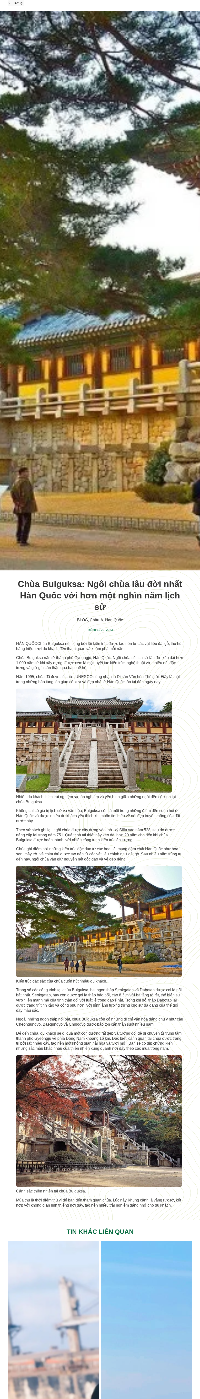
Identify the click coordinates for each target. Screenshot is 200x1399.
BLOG (82, 620)
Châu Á (96, 620)
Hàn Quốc (114, 620)
